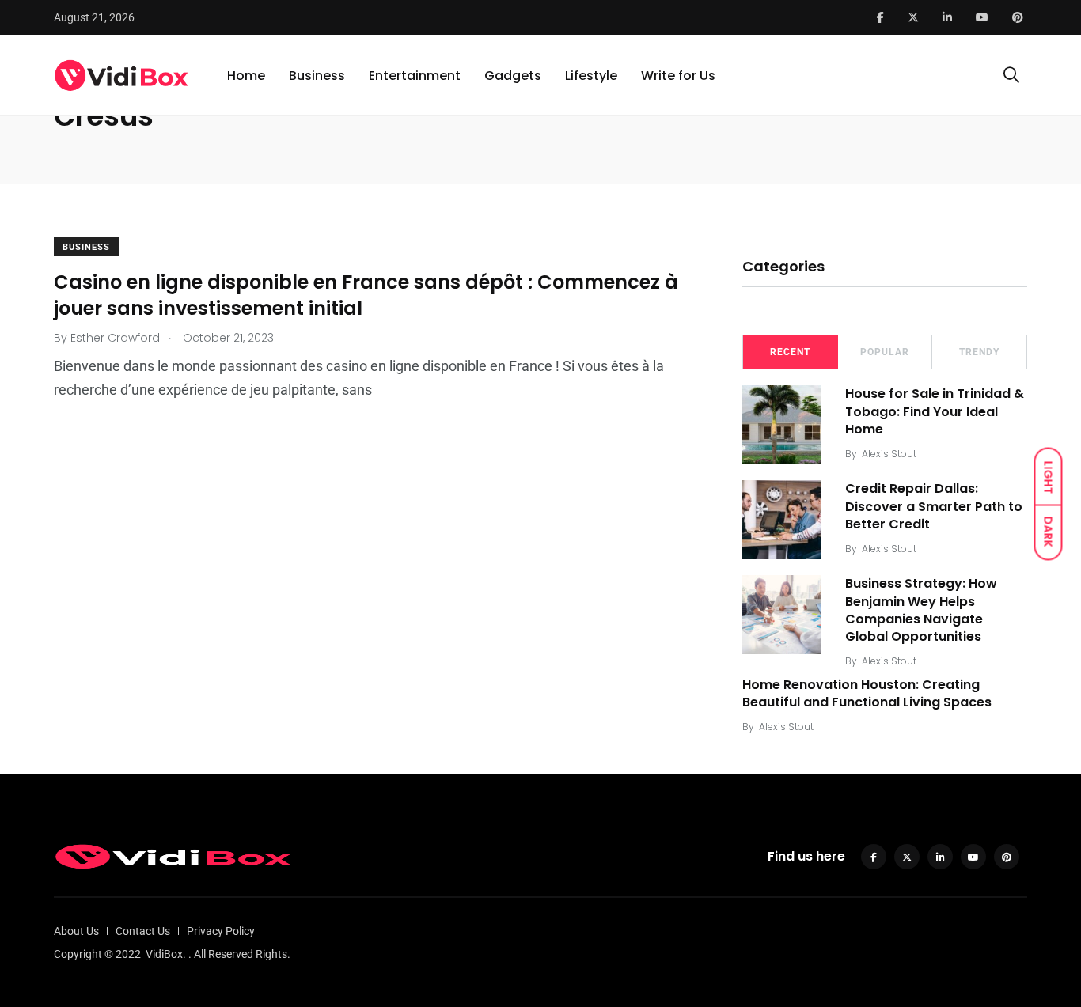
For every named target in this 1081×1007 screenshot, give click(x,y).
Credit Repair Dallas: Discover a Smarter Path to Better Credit (933, 506)
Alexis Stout (889, 453)
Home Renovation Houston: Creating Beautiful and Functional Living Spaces (867, 693)
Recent (790, 352)
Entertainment (415, 75)
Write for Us (678, 75)
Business (317, 75)
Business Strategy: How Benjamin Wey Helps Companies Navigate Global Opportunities (921, 609)
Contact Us (143, 931)
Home (246, 75)
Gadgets (512, 75)
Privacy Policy (221, 931)
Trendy (979, 352)
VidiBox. (166, 954)
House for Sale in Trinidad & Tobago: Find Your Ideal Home (934, 411)
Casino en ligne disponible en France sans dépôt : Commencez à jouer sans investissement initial (366, 294)
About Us (76, 931)
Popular (884, 352)
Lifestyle (591, 75)
